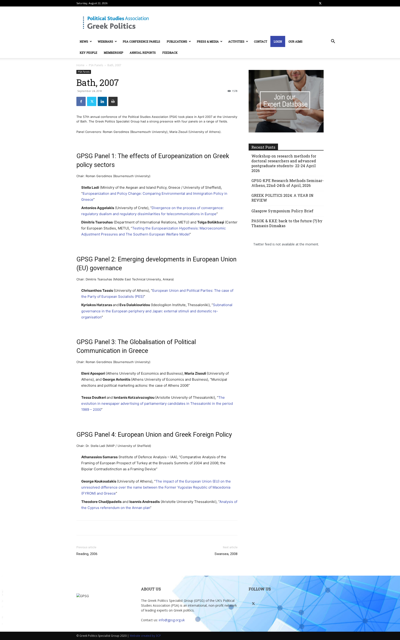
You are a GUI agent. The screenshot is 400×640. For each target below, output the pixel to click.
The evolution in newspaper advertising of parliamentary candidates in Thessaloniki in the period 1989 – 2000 (157, 403)
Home (80, 65)
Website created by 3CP (145, 636)
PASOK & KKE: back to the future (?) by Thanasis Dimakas (286, 223)
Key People (88, 52)
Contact (260, 41)
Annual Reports (143, 52)
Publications (177, 41)
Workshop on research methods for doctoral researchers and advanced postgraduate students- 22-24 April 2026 (283, 163)
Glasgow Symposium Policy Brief (282, 210)
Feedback (170, 52)
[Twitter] (320, 3)
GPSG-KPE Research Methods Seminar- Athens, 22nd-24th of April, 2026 (287, 183)
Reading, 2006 (86, 554)
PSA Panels (96, 65)
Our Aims (295, 41)
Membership (113, 52)
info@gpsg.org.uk (172, 620)
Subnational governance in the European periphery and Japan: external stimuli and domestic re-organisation (156, 311)
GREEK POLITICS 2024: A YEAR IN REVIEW (282, 198)
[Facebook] (81, 101)
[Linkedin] (102, 101)
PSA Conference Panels (141, 41)
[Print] (113, 101)
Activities (236, 41)
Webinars (105, 41)
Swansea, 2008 (226, 554)
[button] (332, 42)
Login (278, 41)
